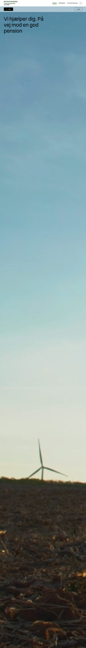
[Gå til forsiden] (11, 3)
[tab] (54, 3)
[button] (78, 9)
